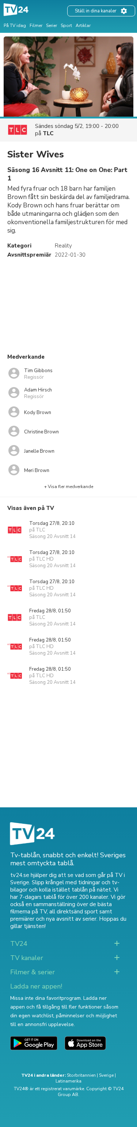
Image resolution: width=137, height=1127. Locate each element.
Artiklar (83, 25)
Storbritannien (81, 1075)
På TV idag (15, 25)
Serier (51, 25)
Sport (66, 25)
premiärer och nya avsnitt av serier (53, 919)
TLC (48, 133)
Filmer (36, 25)
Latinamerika (68, 1081)
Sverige (106, 1075)
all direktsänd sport (73, 911)
